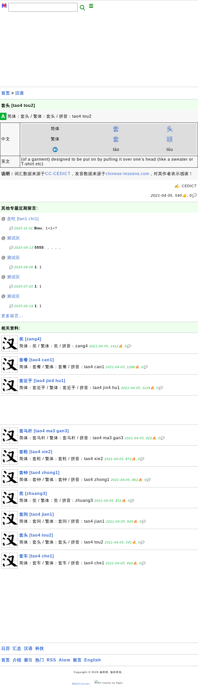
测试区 (13, 238)
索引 (28, 660)
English (92, 660)
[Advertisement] (99, 51)
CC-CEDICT (58, 173)
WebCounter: (81, 684)
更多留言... (12, 316)
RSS (51, 660)
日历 (5, 648)
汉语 (19, 93)
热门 (39, 660)
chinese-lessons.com (127, 173)
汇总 (17, 648)
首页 (5, 93)
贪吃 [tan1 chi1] (23, 219)
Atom (64, 660)
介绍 (17, 660)
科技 (39, 648)
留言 (77, 660)
